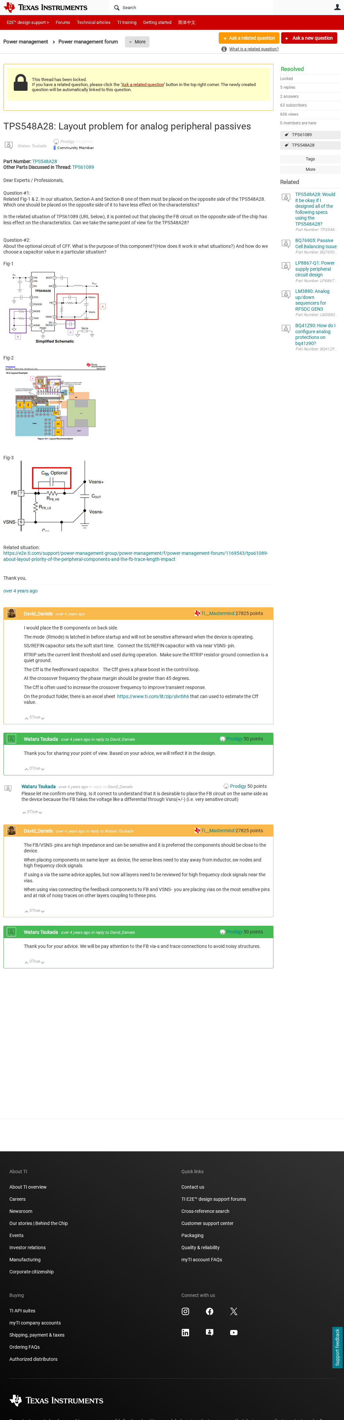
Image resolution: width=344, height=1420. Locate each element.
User (337, 7)
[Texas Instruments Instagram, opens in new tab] (185, 1313)
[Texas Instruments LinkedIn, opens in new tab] (185, 1335)
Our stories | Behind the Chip (38, 1223)
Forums (63, 22)
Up (27, 719)
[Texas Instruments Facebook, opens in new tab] (210, 1313)
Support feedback (337, 1347)
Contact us (192, 1187)
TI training (126, 22)
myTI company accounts (35, 1323)
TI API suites (22, 1310)
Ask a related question (252, 38)
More (140, 41)
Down (43, 719)
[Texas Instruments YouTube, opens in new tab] (234, 1335)
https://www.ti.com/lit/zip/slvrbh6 (153, 696)
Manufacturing (25, 1259)
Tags (310, 158)
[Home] (50, 7)
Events (16, 1235)
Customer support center (207, 1223)
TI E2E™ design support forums (213, 1199)
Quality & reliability (200, 1247)
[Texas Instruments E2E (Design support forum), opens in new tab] (210, 1335)
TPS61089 (302, 134)
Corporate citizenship (31, 1271)
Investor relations (27, 1247)
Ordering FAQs (24, 1347)
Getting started (157, 22)
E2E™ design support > (28, 22)
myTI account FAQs (201, 1259)
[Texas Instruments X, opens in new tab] (234, 1313)
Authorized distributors (33, 1359)
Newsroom (20, 1211)
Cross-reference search (205, 1211)
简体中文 (187, 22)
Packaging (192, 1235)
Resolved (292, 69)
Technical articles (94, 22)
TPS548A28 (303, 145)
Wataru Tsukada (31, 146)
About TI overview (28, 1187)
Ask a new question (312, 38)
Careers (17, 1199)
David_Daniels (39, 613)
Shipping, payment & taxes (36, 1335)
